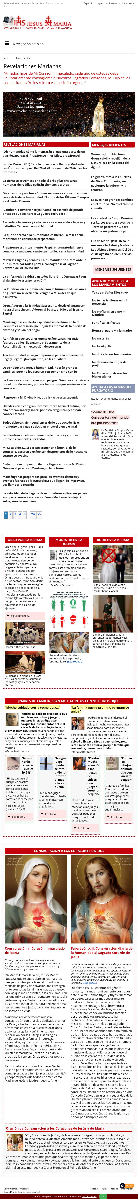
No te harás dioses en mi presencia (109, 302)
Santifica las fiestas (106, 323)
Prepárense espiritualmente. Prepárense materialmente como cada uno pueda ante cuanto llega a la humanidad (43, 249)
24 (33, 514)
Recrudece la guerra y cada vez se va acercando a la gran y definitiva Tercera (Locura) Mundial (44, 224)
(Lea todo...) (74, 661)
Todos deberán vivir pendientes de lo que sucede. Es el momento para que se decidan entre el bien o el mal (41, 424)
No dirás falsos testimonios (111, 354)
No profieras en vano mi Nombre (109, 313)
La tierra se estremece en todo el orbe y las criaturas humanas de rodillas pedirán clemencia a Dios (40, 183)
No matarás (100, 338)
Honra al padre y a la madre (112, 330)
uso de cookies (89, 1196)
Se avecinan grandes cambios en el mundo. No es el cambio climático (112, 204)
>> (39, 514)
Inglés (104, 1188)
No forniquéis (102, 346)
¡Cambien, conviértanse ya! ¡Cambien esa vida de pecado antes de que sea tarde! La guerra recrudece (43, 212)
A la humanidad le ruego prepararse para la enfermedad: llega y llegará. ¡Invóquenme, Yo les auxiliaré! (43, 357)
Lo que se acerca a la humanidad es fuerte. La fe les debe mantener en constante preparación (43, 237)
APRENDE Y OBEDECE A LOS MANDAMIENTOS (110, 283)
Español (94, 1188)
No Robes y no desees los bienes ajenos (109, 374)
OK (103, 1196)
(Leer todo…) (90, 982)
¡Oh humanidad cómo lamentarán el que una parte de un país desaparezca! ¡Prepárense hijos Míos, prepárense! (44, 154)
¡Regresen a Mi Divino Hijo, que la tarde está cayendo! (41, 397)
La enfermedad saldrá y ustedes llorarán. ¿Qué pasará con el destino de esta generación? (44, 278)
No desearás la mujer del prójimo (109, 363)
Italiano (114, 1188)
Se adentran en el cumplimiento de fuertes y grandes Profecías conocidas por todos (40, 437)
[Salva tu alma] (38, 28)
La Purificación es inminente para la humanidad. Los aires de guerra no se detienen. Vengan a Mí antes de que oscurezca (44, 293)
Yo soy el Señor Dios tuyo (110, 292)
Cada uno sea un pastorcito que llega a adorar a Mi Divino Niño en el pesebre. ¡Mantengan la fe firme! (44, 466)
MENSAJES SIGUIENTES (113, 269)
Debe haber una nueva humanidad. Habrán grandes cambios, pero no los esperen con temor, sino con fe (40, 370)
